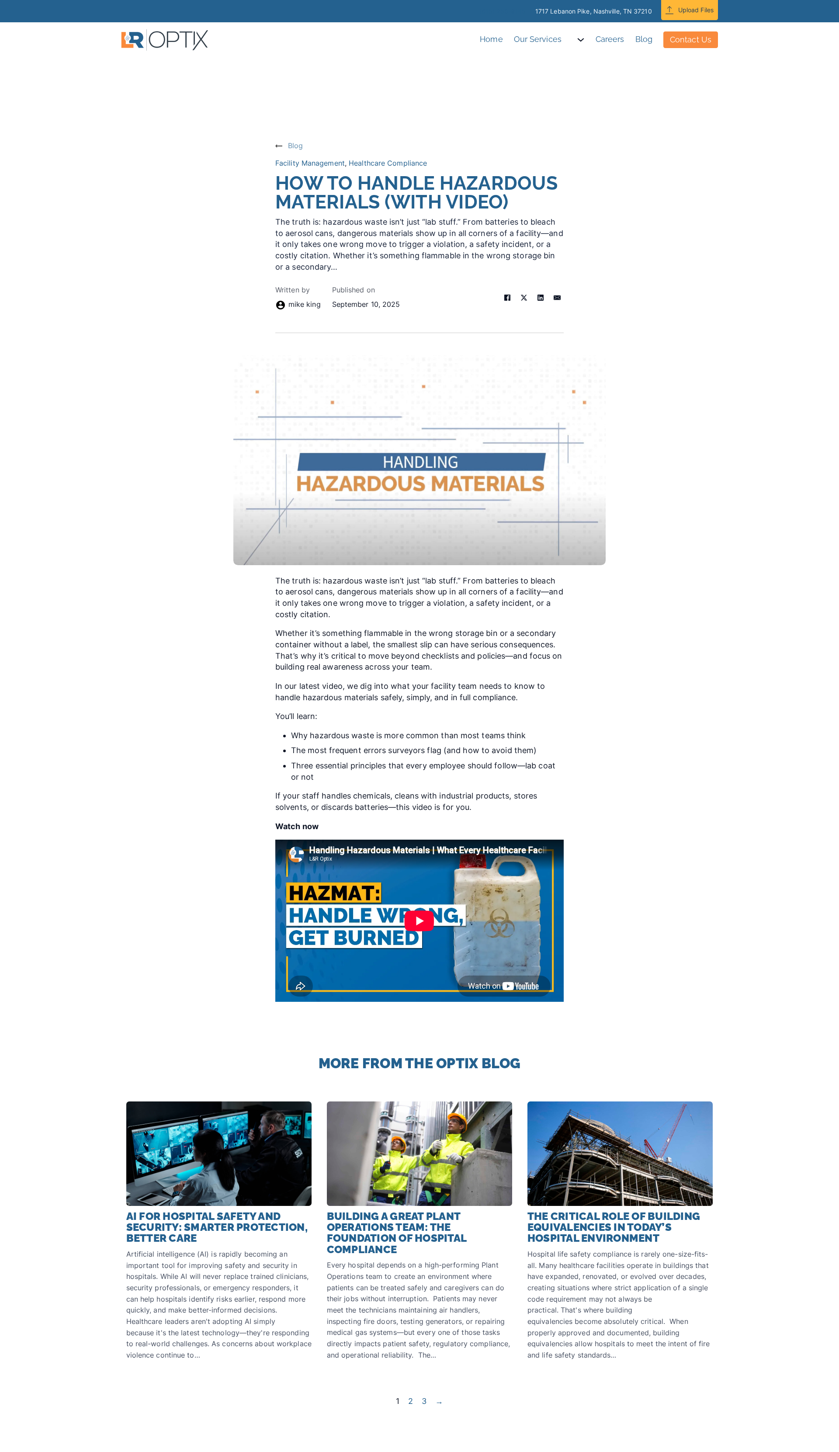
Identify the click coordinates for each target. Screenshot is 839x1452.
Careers (610, 39)
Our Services (538, 39)
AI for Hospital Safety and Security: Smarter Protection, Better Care (217, 1227)
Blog (643, 39)
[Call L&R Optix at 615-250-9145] (469, 11)
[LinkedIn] (540, 297)
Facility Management (310, 163)
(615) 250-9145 (502, 11)
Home (491, 39)
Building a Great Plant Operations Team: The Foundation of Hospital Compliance (397, 1233)
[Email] (557, 297)
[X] (523, 297)
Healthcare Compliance (388, 163)
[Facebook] (507, 297)
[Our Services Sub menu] (586, 40)
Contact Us (690, 39)
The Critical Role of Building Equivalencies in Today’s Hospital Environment (613, 1227)
